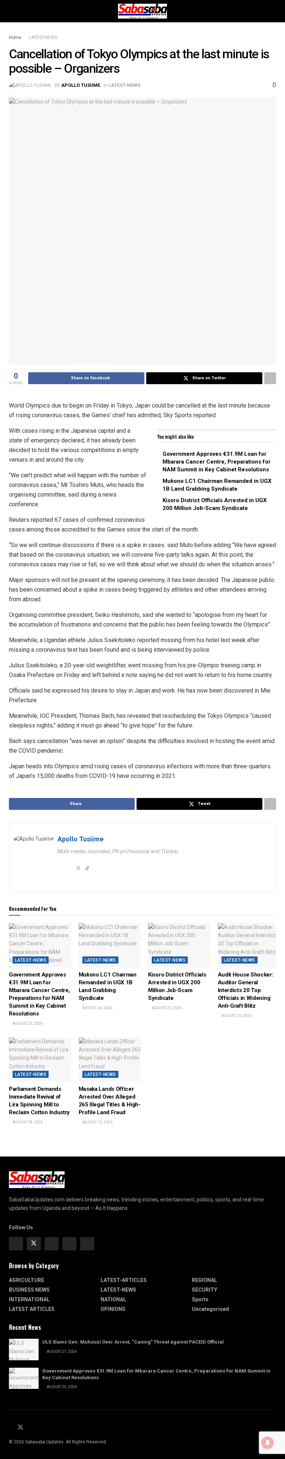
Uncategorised (210, 1309)
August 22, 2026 (166, 1008)
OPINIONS (113, 1309)
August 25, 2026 (27, 1023)
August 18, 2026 (27, 1122)
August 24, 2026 (97, 1008)
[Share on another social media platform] (270, 378)
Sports (200, 1299)
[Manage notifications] (267, 1443)
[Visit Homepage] (142, 11)
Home (15, 37)
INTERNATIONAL (29, 1299)
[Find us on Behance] (69, 1243)
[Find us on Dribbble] (87, 1243)
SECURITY (204, 1290)
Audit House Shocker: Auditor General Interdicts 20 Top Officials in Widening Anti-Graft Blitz (245, 990)
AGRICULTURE (26, 1280)
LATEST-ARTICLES (124, 1280)
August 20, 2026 (236, 1016)
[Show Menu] (12, 11)
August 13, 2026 (97, 1122)
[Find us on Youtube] (29, 1428)
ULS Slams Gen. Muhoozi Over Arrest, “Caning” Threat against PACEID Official (133, 1342)
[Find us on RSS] (38, 1428)
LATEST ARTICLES (32, 1309)
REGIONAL (204, 1280)
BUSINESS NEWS (29, 1290)
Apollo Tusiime (80, 85)
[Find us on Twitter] (34, 1243)
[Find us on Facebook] (16, 1243)
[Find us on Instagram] (52, 1243)
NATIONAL (113, 1299)
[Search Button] (273, 11)
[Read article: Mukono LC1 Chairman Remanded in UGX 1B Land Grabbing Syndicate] (110, 945)
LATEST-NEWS (43, 37)
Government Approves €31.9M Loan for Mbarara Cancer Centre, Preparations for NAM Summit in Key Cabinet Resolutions (217, 462)
